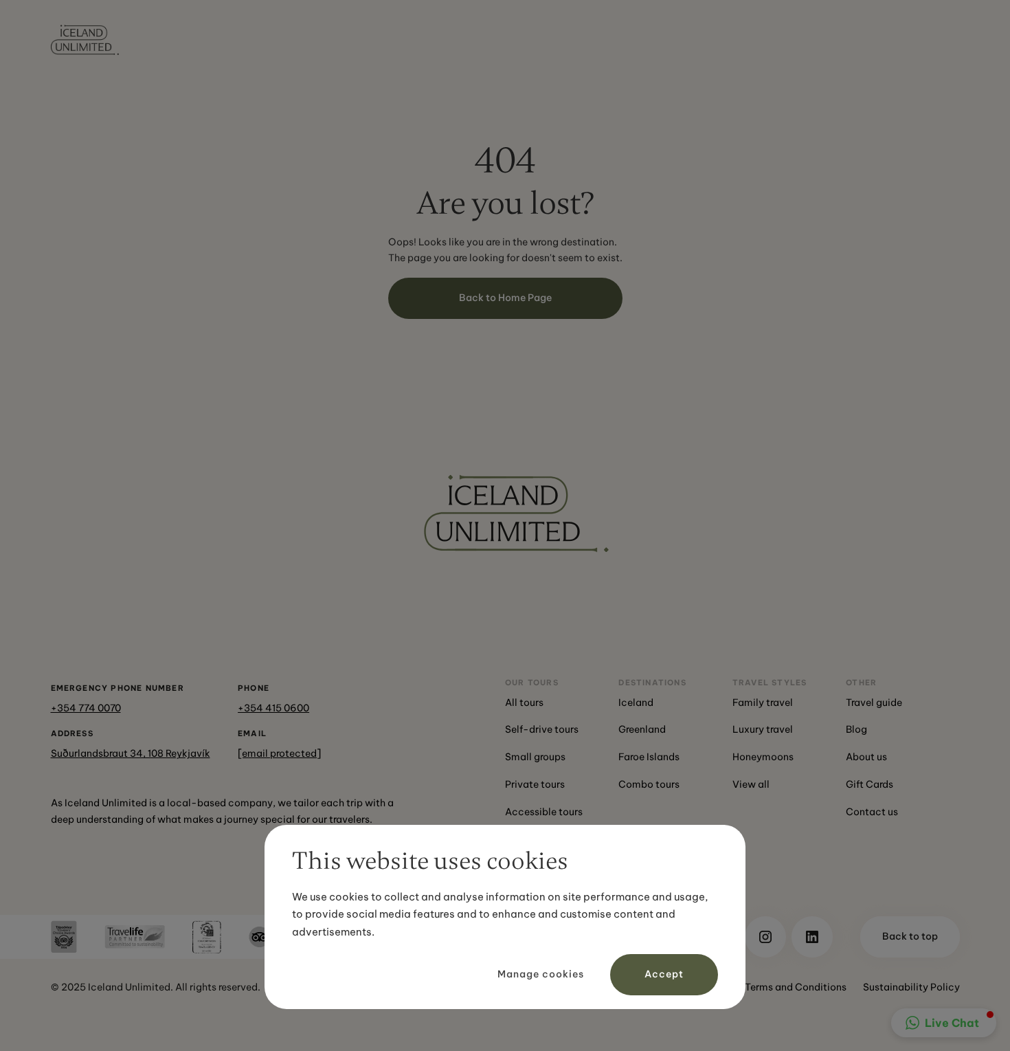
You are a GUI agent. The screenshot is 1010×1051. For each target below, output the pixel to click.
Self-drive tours (542, 729)
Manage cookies (540, 974)
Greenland (642, 729)
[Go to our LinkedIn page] (812, 937)
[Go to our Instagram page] (765, 937)
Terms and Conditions (795, 987)
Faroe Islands (649, 757)
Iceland (635, 702)
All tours (524, 702)
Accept (664, 974)
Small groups (535, 757)
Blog (856, 729)
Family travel (762, 702)
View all (751, 784)
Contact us (872, 812)
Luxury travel (762, 729)
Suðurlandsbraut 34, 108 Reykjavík (130, 753)
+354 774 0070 (86, 708)
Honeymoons (763, 757)
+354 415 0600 (273, 708)
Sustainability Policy (911, 987)
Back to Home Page (505, 297)
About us (866, 757)
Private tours (535, 784)
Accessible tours (544, 812)
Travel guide (874, 702)
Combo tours (649, 784)
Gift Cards (869, 784)
